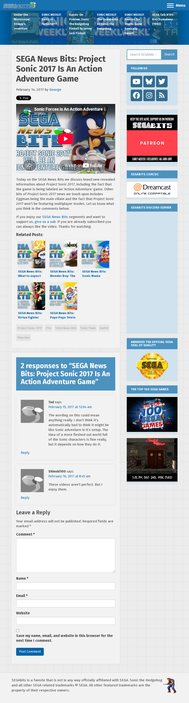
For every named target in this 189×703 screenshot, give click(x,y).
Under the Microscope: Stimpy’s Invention (22, 21)
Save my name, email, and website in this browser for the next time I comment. (64, 638)
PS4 (48, 328)
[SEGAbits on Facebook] (136, 95)
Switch (104, 328)
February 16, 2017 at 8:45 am (69, 476)
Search (169, 54)
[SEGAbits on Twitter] (162, 81)
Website (23, 613)
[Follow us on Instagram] (149, 95)
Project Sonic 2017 (29, 328)
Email (22, 596)
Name (22, 578)
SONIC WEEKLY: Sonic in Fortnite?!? (51, 19)
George (55, 90)
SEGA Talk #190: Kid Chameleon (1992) (163, 19)
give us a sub (45, 222)
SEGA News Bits (55, 217)
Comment (25, 534)
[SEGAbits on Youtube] (136, 81)
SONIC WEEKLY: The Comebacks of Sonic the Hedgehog (107, 21)
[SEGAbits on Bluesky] (149, 81)
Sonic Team (88, 328)
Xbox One (23, 337)
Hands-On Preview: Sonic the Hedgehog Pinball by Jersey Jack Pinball (80, 24)
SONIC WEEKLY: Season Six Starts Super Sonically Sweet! (134, 24)
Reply (25, 453)
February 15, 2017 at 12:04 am (70, 407)
